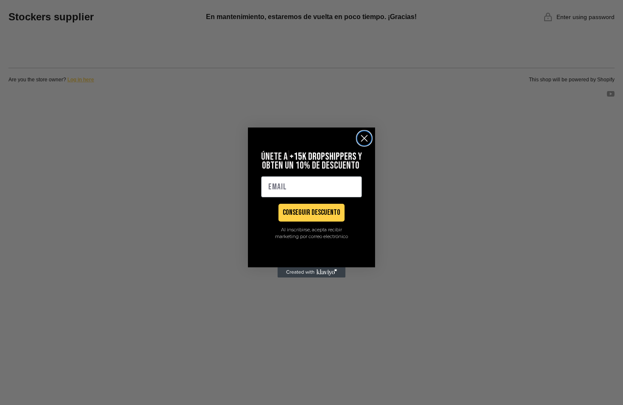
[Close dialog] (364, 138)
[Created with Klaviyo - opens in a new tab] (311, 272)
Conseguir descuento (311, 212)
